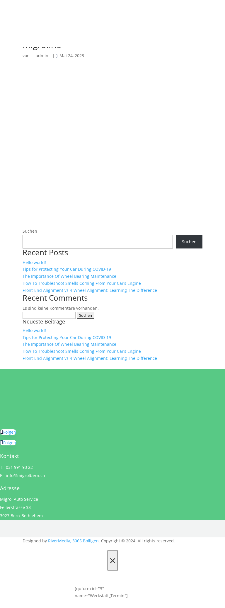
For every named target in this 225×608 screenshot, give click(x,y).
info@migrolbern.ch (25, 475)
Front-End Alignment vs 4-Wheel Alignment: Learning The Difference (90, 290)
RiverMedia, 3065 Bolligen (73, 541)
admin (42, 55)
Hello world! (34, 262)
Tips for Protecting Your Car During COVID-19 (67, 269)
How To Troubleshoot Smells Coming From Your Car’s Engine (82, 283)
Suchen (30, 231)
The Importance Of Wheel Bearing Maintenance (69, 276)
